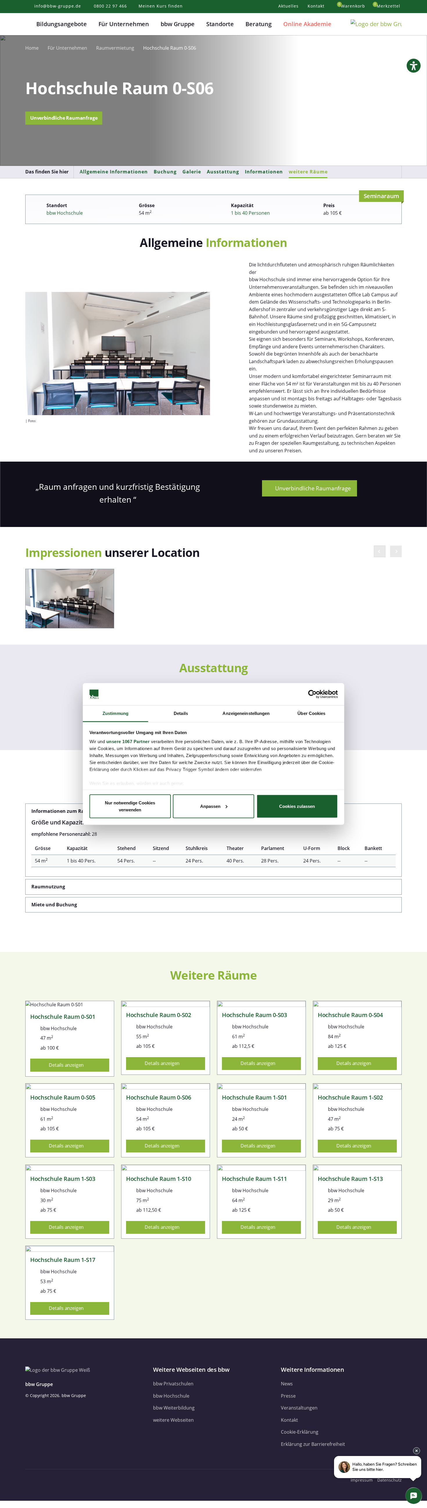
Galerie (191, 171)
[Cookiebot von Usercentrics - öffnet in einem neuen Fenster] (312, 694)
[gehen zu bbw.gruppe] (31, 1480)
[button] (28, 24)
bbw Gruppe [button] (177, 24)
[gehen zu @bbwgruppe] (84, 1480)
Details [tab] (181, 713)
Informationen (264, 171)
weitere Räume (308, 171)
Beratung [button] (258, 24)
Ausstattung (223, 171)
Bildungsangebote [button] (61, 24)
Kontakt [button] (317, 6)
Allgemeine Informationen (114, 171)
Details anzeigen (67, 1065)
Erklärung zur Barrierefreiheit (313, 1444)
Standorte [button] (220, 24)
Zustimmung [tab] (115, 713)
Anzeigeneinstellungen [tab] (246, 713)
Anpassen (210, 806)
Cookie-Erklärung (299, 1432)
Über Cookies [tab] (311, 713)
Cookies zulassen (297, 806)
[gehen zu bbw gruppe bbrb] (73, 1480)
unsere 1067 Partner (128, 741)
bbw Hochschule (64, 213)
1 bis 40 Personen (250, 213)
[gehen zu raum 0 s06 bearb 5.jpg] (70, 598)
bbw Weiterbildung (174, 1408)
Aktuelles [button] (289, 6)
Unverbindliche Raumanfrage (63, 118)
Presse (288, 1396)
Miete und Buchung (54, 904)
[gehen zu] (1, 1504)
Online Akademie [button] (307, 24)
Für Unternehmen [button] (123, 24)
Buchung (165, 171)
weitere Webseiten (173, 1420)
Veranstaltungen (299, 1408)
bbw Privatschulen (173, 1383)
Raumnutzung (48, 886)
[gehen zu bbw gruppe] (45, 1480)
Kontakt (289, 1420)
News (287, 1383)
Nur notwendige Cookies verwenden (130, 806)
